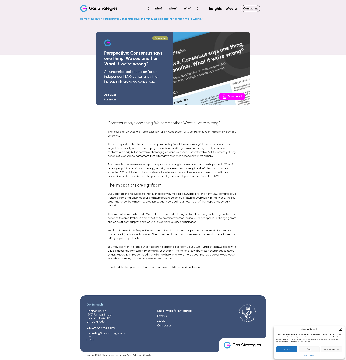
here (168, 254)
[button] (340, 329)
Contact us (250, 8)
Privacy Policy (309, 355)
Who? (158, 8)
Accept (287, 349)
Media (231, 8)
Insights (215, 8)
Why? (188, 8)
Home (84, 18)
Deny (309, 349)
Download (235, 96)
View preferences (331, 349)
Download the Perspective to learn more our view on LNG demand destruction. (155, 267)
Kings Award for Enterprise (174, 310)
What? (173, 8)
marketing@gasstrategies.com (107, 333)
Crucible (147, 355)
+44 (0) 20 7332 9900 (101, 328)
